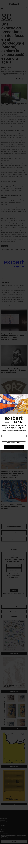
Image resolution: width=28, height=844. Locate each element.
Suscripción (14, 447)
